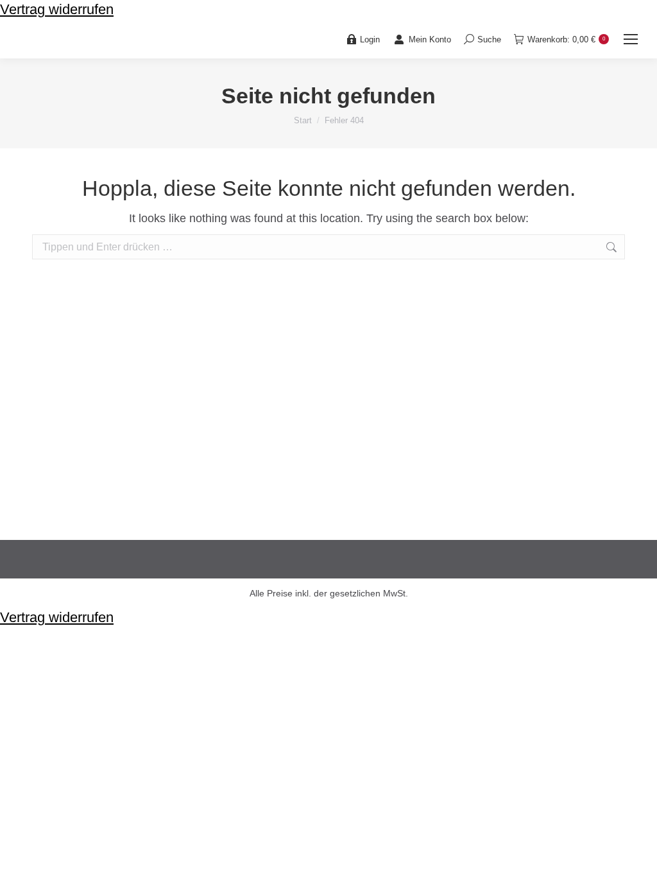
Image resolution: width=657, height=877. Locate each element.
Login (370, 39)
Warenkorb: (566, 39)
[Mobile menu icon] (631, 39)
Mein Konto (430, 39)
